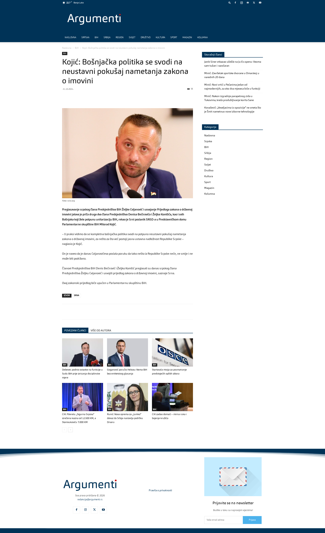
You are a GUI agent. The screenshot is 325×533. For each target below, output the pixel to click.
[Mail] (248, 2)
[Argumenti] (90, 485)
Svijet (132, 37)
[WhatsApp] (83, 97)
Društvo (145, 37)
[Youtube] (260, 2)
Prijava (252, 520)
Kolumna (202, 37)
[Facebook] (235, 2)
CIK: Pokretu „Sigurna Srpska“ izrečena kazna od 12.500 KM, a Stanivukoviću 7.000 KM (79, 418)
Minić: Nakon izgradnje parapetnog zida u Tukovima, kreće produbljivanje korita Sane (229, 98)
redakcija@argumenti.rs (90, 499)
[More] (127, 97)
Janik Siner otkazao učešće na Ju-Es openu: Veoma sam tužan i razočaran (232, 64)
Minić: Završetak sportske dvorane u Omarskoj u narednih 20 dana (231, 75)
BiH (96, 37)
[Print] (117, 97)
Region (120, 37)
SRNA (76, 296)
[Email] (109, 97)
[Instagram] (241, 2)
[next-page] (70, 429)
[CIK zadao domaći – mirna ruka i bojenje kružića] (172, 397)
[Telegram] (92, 97)
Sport (173, 37)
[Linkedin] (100, 97)
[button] (229, 2)
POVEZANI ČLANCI (75, 330)
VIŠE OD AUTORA (101, 330)
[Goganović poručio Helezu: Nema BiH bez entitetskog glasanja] (127, 352)
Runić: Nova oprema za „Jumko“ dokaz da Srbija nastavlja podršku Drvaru (125, 418)
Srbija (107, 37)
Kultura (160, 37)
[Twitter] (254, 2)
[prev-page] (64, 429)
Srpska (85, 37)
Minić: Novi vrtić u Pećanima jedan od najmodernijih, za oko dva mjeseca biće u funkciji (232, 87)
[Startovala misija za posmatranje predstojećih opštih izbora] (172, 352)
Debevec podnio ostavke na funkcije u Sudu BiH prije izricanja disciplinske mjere (82, 374)
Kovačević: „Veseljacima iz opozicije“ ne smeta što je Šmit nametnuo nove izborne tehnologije (232, 109)
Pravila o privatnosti (160, 490)
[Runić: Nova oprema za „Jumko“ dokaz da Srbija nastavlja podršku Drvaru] (127, 397)
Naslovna (70, 37)
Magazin (187, 37)
